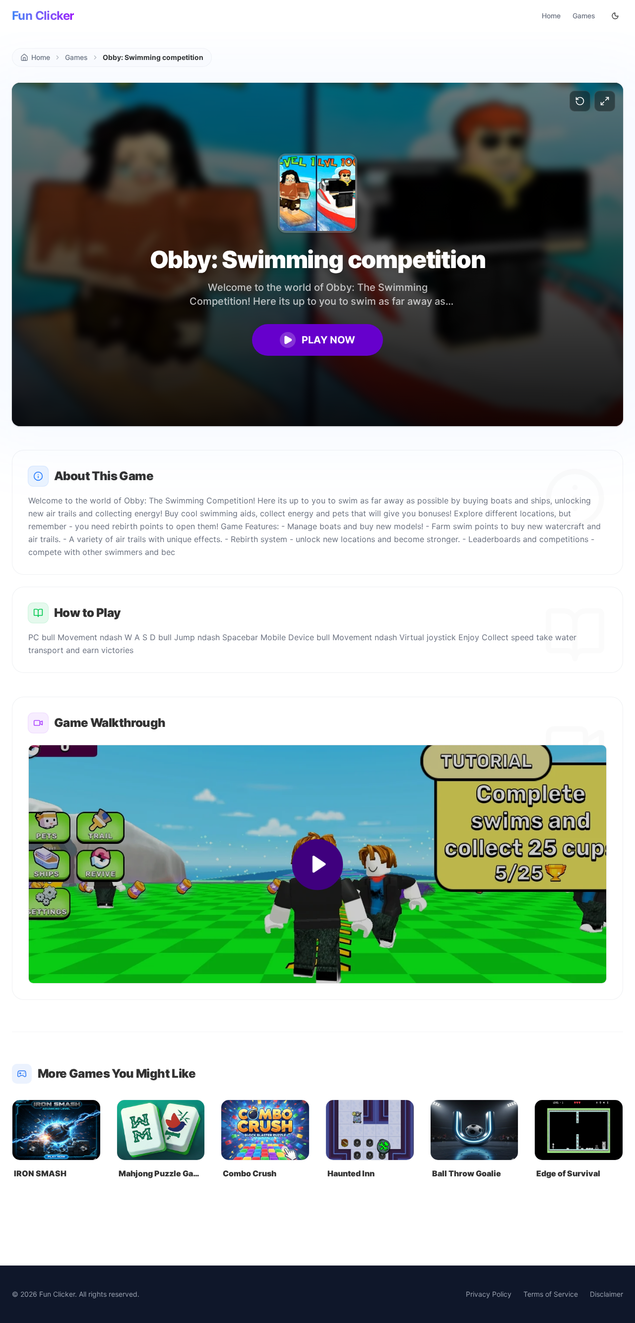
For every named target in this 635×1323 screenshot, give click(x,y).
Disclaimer (606, 1294)
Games (583, 15)
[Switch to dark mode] (615, 16)
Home (551, 15)
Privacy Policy (488, 1294)
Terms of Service (550, 1294)
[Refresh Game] (580, 101)
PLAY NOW (328, 340)
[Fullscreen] (604, 101)
